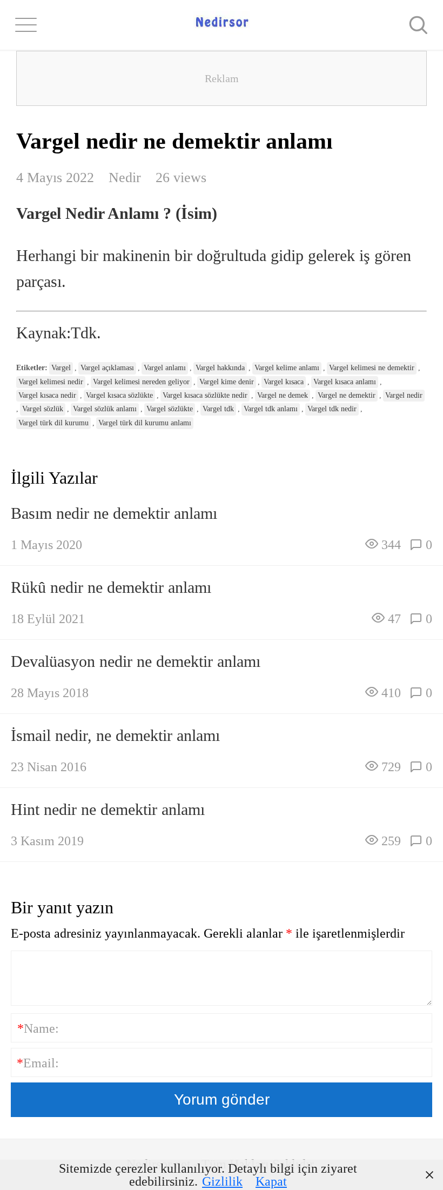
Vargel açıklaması (107, 368)
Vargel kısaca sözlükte (119, 395)
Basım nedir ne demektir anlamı (114, 513)
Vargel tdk (218, 409)
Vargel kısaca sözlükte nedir (205, 395)
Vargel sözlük (42, 409)
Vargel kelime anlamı (286, 368)
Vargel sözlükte (169, 409)
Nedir (125, 177)
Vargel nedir (403, 395)
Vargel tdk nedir (332, 409)
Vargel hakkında (220, 368)
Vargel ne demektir (346, 395)
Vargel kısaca (284, 382)
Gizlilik (222, 1181)
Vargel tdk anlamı (271, 409)
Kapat (271, 1181)
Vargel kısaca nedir (47, 395)
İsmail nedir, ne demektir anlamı (115, 735)
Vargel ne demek (282, 395)
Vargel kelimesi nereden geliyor (141, 382)
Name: (38, 1028)
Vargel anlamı (165, 368)
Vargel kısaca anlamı (344, 382)
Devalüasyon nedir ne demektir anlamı (135, 661)
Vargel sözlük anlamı (105, 409)
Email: (38, 1063)
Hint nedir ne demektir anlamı (108, 809)
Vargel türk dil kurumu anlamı (144, 423)
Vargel (61, 368)
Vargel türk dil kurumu (53, 423)
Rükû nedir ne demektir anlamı (111, 587)
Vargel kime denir (226, 382)
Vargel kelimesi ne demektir (371, 368)
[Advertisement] (221, 78)
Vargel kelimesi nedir (50, 382)
